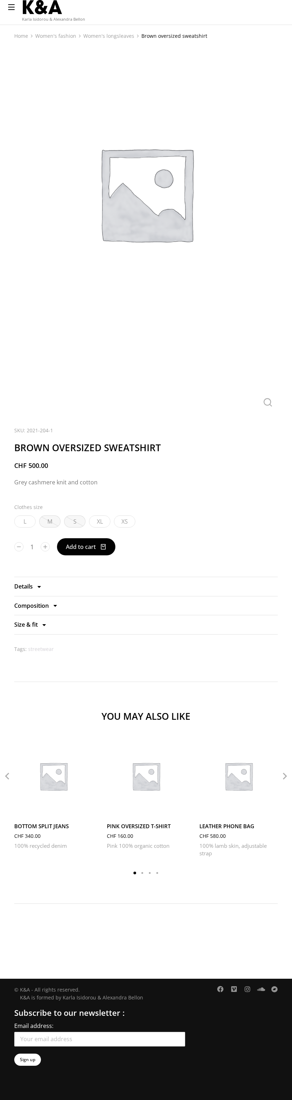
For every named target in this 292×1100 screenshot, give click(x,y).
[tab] (146, 586)
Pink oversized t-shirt (139, 826)
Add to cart (81, 547)
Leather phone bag (226, 826)
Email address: (33, 1026)
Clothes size (28, 507)
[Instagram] (247, 989)
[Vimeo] (234, 989)
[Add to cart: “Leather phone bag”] (271, 808)
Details (23, 586)
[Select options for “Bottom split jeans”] (85, 808)
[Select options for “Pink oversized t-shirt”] (178, 808)
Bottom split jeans (41, 826)
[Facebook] (220, 989)
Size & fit (26, 624)
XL (100, 521)
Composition (31, 606)
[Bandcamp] (274, 989)
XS (124, 521)
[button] (135, 873)
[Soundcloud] (261, 989)
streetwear (41, 649)
